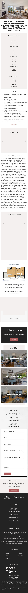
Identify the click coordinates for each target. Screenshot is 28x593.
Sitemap (8, 558)
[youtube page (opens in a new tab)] (7, 571)
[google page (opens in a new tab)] (15, 571)
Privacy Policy (20, 555)
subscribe (14, 339)
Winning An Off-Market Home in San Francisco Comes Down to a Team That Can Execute (14, 542)
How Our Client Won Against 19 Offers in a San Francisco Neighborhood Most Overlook (14, 537)
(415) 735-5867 (14, 417)
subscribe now (14, 490)
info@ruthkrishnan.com (16, 284)
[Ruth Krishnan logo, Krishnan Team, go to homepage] (3, 2)
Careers (7, 555)
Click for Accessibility (14, 520)
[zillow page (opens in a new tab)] (10, 571)
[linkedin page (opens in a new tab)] (12, 568)
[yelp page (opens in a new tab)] (15, 568)
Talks (20, 553)
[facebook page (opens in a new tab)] (7, 568)
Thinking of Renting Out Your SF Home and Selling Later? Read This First (14, 533)
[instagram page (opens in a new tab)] (10, 568)
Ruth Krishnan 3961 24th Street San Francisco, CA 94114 (14, 424)
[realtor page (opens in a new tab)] (12, 571)
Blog (7, 553)
